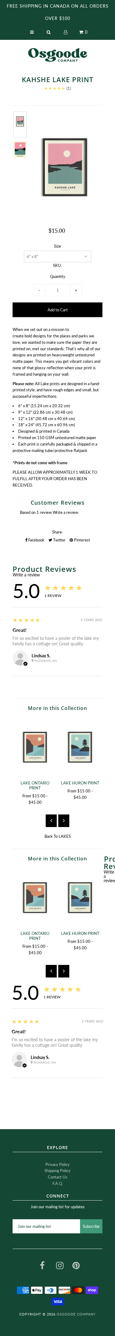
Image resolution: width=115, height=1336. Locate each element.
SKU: (57, 265)
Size (57, 246)
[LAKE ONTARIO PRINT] (35, 747)
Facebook (35, 539)
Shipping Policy (57, 1170)
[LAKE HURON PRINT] (80, 747)
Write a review (65, 512)
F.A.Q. (57, 1183)
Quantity (57, 276)
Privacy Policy (57, 1164)
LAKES (65, 836)
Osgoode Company (76, 1314)
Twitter (59, 539)
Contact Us (57, 1177)
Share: (57, 531)
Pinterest (81, 539)
